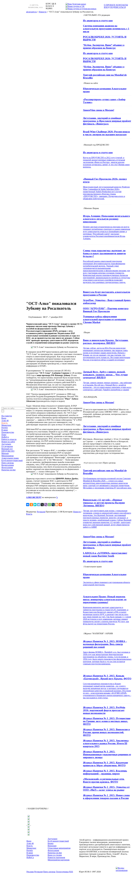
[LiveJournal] (53, 504)
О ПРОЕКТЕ (110, 5)
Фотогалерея (7, 467)
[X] (42, 504)
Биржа (50, 843)
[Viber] (45, 504)
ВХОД (107, 7)
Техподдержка (62, 872)
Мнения (5, 453)
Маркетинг (6, 425)
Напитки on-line (8, 470)
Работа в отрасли (8, 439)
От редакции (7, 446)
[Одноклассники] (31, 504)
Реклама (30, 872)
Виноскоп (52, 846)
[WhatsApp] (49, 504)
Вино (3, 418)
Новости (77, 512)
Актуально (6, 444)
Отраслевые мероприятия (59, 848)
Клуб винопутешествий (12, 460)
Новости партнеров (56, 857)
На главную (6, 416)
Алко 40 (5, 420)
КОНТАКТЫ (122, 5)
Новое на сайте (8, 442)
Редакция (41, 512)
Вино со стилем (55, 855)
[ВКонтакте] (27, 504)
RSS (71, 872)
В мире (4, 430)
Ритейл (4, 427)
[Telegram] (38, 504)
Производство (7, 432)
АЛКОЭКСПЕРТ (33, 497)
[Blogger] (56, 504)
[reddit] (60, 504)
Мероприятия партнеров (58, 860)
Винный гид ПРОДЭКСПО (7, 450)
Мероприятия (7, 456)
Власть (4, 423)
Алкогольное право (10, 458)
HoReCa (5, 437)
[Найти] (2, 411)
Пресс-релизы (7, 463)
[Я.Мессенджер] (34, 504)
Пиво (3, 435)
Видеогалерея (7, 465)
